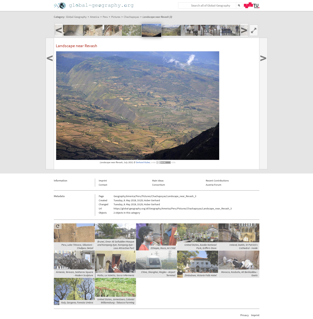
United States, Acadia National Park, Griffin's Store (200, 246)
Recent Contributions (217, 180)
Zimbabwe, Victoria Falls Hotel (200, 275)
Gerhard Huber (143, 162)
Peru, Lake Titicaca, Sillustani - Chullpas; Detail (77, 246)
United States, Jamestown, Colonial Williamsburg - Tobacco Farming (115, 301)
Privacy (244, 315)
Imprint (103, 180)
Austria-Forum (213, 184)
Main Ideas (158, 180)
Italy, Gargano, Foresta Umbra (77, 302)
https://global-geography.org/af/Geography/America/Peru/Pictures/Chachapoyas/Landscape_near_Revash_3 (173, 208)
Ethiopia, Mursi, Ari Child (163, 248)
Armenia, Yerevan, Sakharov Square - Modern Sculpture (74, 273)
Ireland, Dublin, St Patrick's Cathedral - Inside (243, 246)
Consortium (158, 184)
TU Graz (251, 5)
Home (94, 5)
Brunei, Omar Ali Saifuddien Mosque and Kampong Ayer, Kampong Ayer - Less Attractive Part (115, 245)
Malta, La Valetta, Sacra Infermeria (115, 275)
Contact (103, 184)
